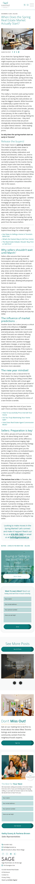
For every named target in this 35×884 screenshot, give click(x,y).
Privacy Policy (6, 877)
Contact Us (5, 875)
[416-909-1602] (24, 5)
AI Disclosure (6, 872)
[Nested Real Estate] (5, 5)
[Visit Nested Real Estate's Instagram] (7, 853)
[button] (32, 4)
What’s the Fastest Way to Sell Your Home (18, 239)
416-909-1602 (17, 534)
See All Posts (17, 649)
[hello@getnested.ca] (27, 5)
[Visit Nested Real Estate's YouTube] (10, 853)
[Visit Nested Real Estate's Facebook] (3, 853)
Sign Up (17, 743)
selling (27, 546)
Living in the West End (15, 546)
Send (17, 627)
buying (3, 546)
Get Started (17, 826)
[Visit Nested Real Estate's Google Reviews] (14, 853)
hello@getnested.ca (9, 847)
